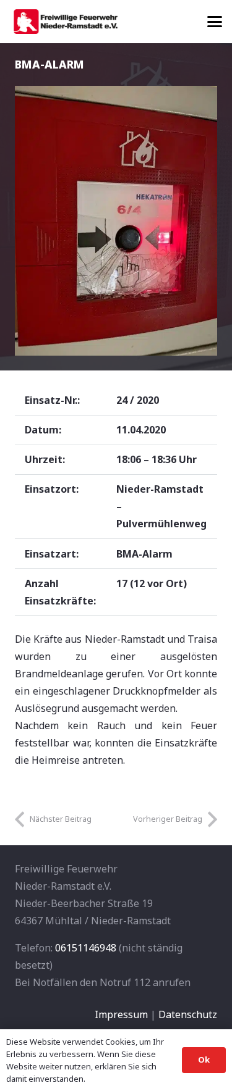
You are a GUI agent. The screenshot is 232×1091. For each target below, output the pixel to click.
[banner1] (65, 21)
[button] (214, 21)
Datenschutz (187, 1014)
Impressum (121, 1014)
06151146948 (85, 948)
